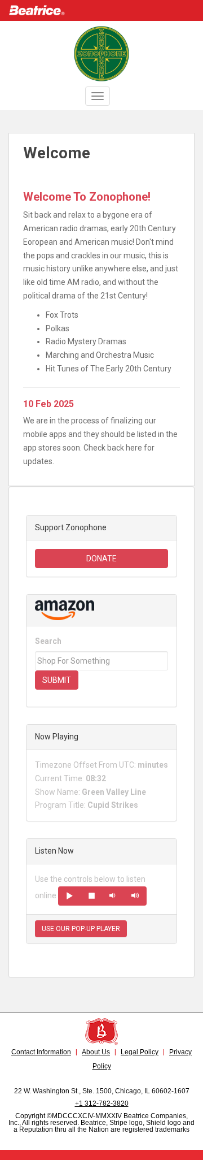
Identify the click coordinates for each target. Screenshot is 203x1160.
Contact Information (41, 1052)
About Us (96, 1052)
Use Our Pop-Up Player (81, 929)
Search (48, 641)
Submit (56, 680)
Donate (101, 558)
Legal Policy (139, 1052)
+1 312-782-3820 (102, 1103)
